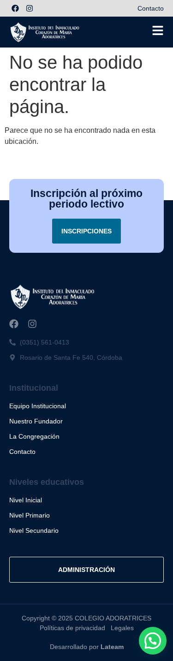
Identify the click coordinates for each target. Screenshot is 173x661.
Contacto (150, 8)
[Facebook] (15, 8)
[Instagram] (30, 8)
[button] (153, 641)
